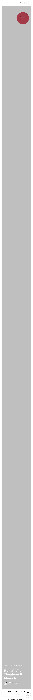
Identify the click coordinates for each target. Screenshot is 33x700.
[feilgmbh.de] (9, 3)
